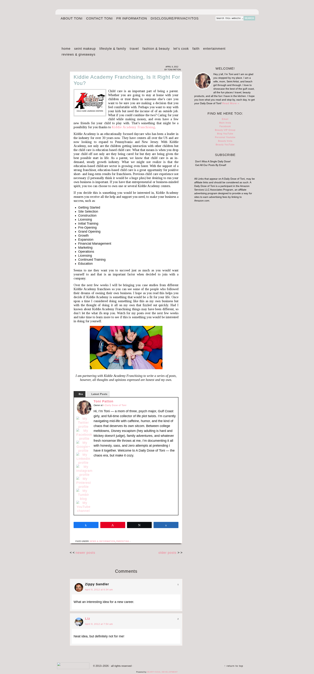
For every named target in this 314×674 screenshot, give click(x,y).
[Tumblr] (83, 495)
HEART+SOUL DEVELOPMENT (162, 672)
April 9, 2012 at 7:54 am (99, 624)
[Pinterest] (83, 483)
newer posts (85, 553)
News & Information (102, 541)
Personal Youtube (225, 137)
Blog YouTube (225, 133)
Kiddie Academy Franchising (133, 127)
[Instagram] (84, 471)
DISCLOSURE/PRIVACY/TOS (175, 18)
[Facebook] (84, 435)
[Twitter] (83, 423)
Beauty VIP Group (225, 130)
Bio (81, 394)
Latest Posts (99, 394)
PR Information (131, 18)
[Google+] (83, 447)
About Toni (71, 18)
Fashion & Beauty (156, 48)
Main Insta (225, 123)
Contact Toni (99, 18)
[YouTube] (83, 507)
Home (66, 48)
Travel (134, 48)
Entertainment (214, 48)
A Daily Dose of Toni (142, 30)
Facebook (225, 126)
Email (225, 119)
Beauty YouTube (225, 144)
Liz (87, 618)
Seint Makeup (85, 48)
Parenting (122, 541)
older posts (168, 553)
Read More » (230, 103)
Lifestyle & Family (112, 48)
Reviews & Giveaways (78, 54)
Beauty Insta (225, 141)
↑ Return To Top (233, 665)
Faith (196, 48)
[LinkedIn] (83, 459)
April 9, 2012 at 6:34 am (99, 589)
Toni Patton (103, 401)
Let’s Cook (181, 48)
